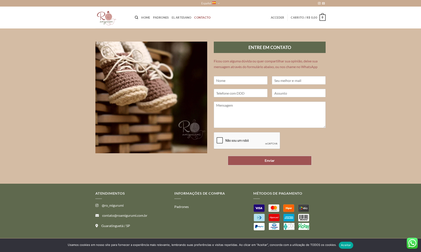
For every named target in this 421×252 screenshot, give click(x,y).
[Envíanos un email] (323, 3)
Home (145, 17)
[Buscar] (136, 17)
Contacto (202, 17)
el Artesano (181, 17)
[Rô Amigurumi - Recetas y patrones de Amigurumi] (111, 17)
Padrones (161, 17)
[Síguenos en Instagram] (319, 3)
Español (206, 3)
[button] (277, 17)
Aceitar (346, 245)
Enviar (270, 160)
